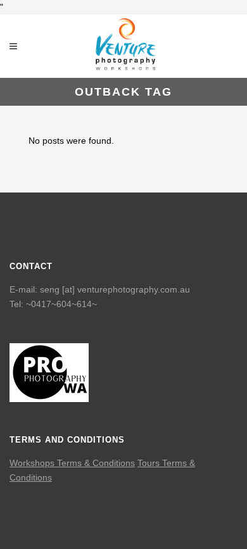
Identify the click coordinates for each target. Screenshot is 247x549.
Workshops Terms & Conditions (72, 463)
